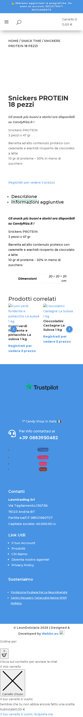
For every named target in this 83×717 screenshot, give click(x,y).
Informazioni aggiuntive (37, 202)
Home (13, 41)
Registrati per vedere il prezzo (31, 182)
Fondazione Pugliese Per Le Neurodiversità (39, 592)
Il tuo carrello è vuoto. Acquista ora (26, 714)
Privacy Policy (22, 565)
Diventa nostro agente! (30, 559)
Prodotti (18, 548)
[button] (13, 329)
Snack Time (31, 41)
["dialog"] (41, 690)
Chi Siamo (19, 554)
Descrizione (24, 196)
